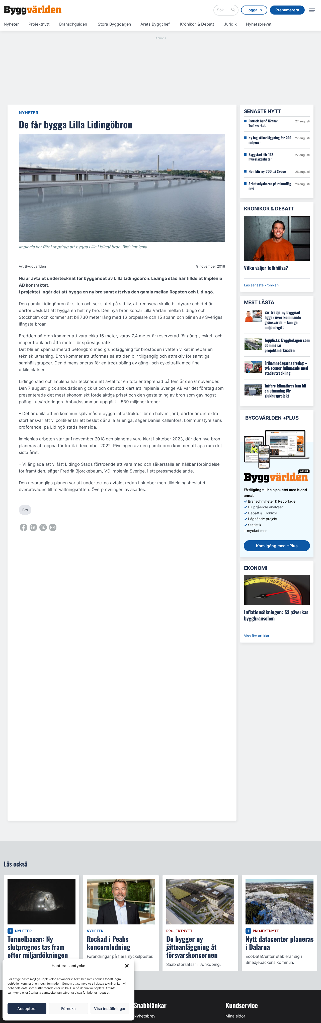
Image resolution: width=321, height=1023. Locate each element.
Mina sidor (235, 1015)
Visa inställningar (110, 1008)
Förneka (68, 1008)
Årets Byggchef (155, 24)
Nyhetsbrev (144, 1015)
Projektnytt (39, 24)
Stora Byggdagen (114, 24)
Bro (25, 510)
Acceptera (27, 1008)
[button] (126, 965)
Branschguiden (73, 24)
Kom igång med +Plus (277, 545)
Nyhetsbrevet (259, 24)
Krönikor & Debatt (197, 24)
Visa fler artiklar (256, 636)
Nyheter (11, 24)
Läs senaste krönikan (261, 285)
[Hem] (32, 10)
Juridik (230, 24)
